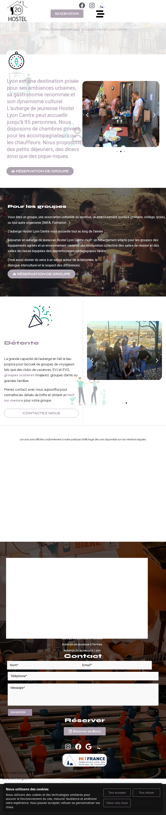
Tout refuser (146, 792)
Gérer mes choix (117, 802)
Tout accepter (117, 792)
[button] (87, 115)
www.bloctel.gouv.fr (17, 778)
